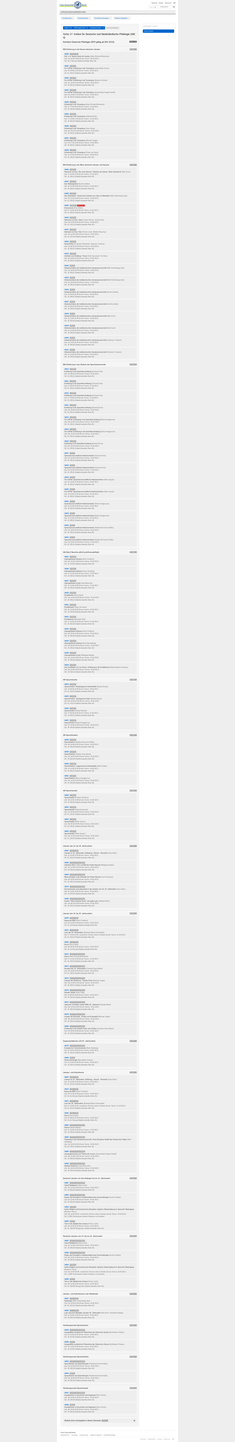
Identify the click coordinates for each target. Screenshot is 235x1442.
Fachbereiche (67, 18)
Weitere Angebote (121, 18)
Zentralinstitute (83, 18)
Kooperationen (109, 1435)
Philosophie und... (80, 28)
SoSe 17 (67, 28)
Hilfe (174, 3)
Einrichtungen (96, 1435)
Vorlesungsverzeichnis (73, 12)
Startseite (154, 3)
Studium (74, 1435)
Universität (65, 1435)
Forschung (84, 1435)
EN (155, 7)
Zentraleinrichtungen (101, 18)
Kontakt (161, 3)
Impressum (168, 3)
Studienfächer (164, 6)
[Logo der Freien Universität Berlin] (73, 5)
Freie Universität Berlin (68, 1432)
